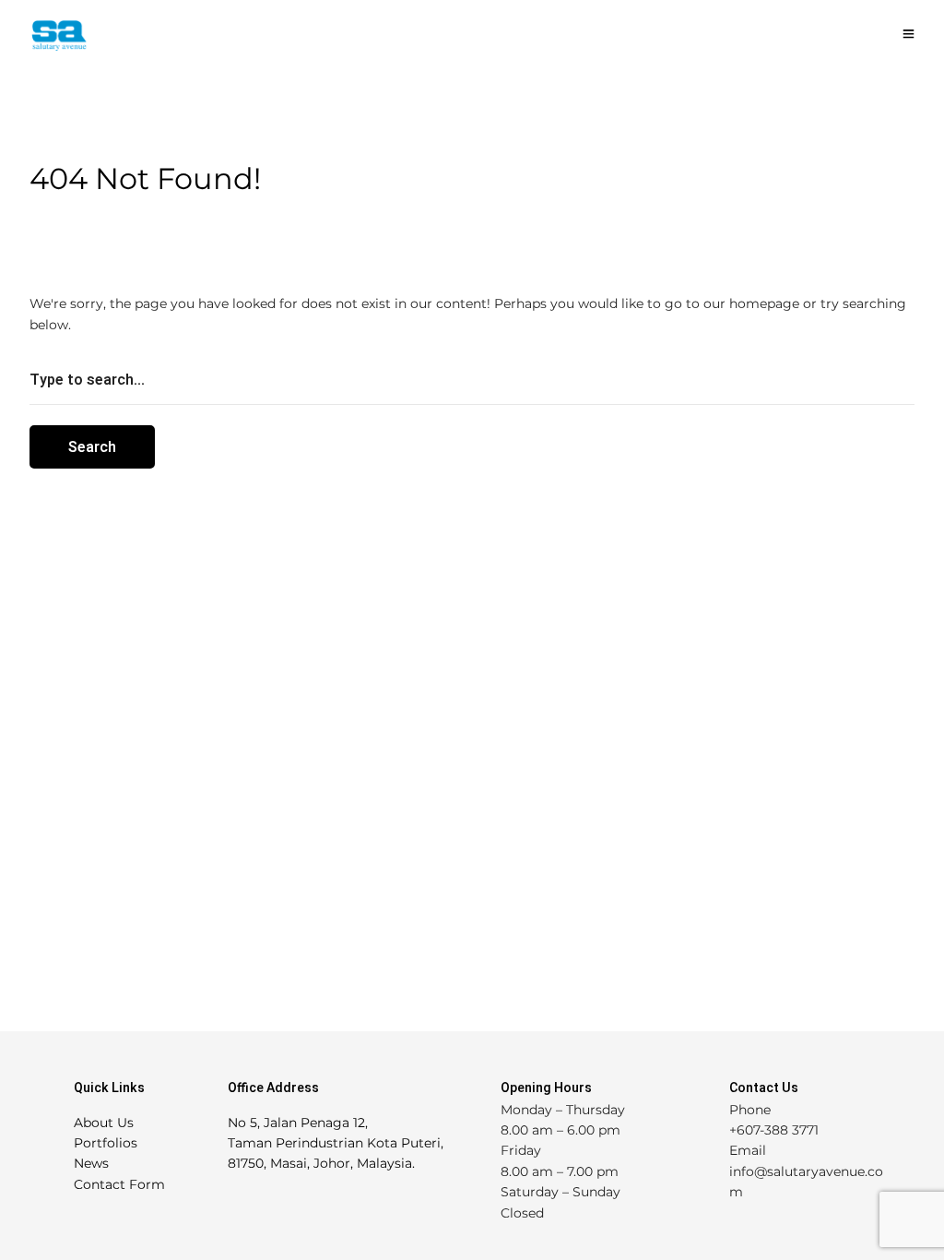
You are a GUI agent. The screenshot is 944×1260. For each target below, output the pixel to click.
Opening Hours (546, 1088)
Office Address (273, 1088)
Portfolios (105, 1143)
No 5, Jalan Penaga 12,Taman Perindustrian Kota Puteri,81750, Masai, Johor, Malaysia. (335, 1143)
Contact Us (763, 1088)
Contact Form (119, 1184)
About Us (104, 1122)
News (91, 1163)
